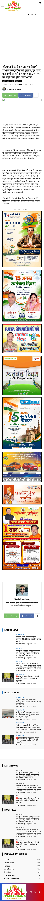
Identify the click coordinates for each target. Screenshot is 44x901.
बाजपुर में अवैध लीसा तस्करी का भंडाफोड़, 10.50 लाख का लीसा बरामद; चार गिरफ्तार (28, 639)
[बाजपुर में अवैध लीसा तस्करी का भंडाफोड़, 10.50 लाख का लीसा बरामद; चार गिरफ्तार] (8, 638)
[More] (35, 95)
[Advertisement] (22, 40)
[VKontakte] (35, 892)
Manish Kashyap (15, 89)
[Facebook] (28, 15)
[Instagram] (32, 15)
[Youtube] (39, 15)
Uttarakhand (8, 81)
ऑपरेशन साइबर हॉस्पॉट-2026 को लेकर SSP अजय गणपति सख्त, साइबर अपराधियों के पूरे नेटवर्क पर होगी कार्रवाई (28, 666)
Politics (18, 81)
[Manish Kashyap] (4, 89)
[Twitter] (36, 15)
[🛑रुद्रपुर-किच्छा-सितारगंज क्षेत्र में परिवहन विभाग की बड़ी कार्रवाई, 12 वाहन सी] (8, 677)
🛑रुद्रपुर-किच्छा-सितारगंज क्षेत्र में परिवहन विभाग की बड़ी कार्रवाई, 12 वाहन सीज (27, 678)
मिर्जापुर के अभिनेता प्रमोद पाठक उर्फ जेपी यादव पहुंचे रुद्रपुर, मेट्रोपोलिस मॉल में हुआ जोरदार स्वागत (28, 653)
